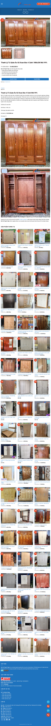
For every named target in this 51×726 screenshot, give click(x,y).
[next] (47, 32)
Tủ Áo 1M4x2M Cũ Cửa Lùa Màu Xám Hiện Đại (25, 396)
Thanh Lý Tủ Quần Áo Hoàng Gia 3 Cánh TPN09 (25, 267)
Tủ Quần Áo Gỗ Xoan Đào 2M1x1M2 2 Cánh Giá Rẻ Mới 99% (25, 332)
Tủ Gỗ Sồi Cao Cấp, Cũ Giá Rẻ (7, 266)
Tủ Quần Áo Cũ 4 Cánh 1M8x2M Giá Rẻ (25, 418)
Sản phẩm (25, 9)
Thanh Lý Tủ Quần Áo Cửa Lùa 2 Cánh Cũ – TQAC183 (42, 267)
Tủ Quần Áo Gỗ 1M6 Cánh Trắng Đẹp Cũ (42, 310)
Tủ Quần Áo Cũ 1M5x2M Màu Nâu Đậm (8, 310)
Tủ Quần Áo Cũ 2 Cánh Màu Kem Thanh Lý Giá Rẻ (41, 547)
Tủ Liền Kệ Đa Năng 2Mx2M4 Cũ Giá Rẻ (25, 525)
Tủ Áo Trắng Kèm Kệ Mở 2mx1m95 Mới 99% (8, 633)
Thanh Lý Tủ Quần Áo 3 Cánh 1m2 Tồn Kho (41, 439)
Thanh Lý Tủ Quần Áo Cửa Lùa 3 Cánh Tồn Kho (42, 654)
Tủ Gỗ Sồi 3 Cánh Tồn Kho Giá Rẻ (7, 331)
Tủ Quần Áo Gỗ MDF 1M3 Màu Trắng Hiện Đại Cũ (25, 461)
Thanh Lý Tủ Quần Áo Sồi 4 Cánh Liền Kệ (25, 504)
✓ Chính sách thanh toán (6, 697)
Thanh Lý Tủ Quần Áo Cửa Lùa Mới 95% (41, 633)
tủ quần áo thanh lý (23, 219)
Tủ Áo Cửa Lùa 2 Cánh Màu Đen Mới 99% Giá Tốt (25, 611)
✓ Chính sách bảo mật (6, 698)
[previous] (3, 32)
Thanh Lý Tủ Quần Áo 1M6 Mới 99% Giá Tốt (42, 504)
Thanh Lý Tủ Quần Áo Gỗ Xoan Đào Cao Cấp (42, 461)
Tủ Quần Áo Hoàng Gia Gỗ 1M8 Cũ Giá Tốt (42, 568)
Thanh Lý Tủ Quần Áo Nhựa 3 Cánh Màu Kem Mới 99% (8, 246)
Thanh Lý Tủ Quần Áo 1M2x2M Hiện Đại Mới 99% (25, 568)
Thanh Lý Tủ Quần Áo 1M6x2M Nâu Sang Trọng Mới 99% (8, 396)
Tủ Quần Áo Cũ (31, 9)
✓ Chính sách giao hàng (6, 695)
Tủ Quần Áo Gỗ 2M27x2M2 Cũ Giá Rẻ (42, 611)
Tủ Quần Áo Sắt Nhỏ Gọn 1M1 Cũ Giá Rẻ (25, 439)
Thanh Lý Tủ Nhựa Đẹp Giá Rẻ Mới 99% (8, 461)
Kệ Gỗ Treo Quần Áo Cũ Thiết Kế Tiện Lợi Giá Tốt (25, 310)
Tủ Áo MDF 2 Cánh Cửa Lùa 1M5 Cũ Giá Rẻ (25, 633)
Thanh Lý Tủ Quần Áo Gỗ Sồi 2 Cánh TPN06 (8, 482)
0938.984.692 (8, 710)
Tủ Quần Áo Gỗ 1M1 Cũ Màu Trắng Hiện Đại (8, 418)
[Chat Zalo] (48, 710)
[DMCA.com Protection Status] (4, 670)
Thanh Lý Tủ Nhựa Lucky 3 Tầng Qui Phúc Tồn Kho (42, 246)
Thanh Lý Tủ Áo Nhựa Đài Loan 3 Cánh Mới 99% (24, 590)
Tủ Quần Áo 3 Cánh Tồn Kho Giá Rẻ (25, 482)
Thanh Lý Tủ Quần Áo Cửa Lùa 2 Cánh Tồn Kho (42, 375)
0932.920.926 (8, 713)
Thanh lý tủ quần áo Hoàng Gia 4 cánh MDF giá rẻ (8, 590)
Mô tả (2, 89)
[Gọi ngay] (48, 714)
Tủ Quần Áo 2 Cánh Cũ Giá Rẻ (41, 525)
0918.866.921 (8, 711)
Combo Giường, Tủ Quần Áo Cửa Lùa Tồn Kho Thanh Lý (8, 439)
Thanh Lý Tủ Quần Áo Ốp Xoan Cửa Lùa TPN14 (42, 289)
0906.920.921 (8, 714)
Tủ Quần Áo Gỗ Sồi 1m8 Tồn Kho (24, 374)
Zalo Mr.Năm (37, 79)
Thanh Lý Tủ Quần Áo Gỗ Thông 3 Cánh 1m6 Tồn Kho (8, 547)
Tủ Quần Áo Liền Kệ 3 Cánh (6, 568)
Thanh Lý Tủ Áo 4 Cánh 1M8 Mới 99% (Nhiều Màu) (8, 289)
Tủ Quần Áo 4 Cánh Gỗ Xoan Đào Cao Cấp (42, 590)
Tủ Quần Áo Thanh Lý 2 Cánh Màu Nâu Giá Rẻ (8, 353)
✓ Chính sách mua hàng (6, 694)
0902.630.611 (8, 706)
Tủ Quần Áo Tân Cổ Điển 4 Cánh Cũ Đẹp (25, 353)
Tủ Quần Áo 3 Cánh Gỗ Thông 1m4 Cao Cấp (8, 504)
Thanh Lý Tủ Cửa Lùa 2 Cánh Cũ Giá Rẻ (42, 396)
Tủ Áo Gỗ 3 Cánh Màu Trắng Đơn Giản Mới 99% (25, 654)
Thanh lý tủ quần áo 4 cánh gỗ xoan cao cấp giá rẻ (25, 547)
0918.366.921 (9, 708)
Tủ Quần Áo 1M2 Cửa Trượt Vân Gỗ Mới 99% (25, 289)
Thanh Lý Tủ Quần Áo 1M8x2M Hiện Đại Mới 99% (8, 525)
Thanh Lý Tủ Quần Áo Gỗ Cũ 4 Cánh (8, 374)
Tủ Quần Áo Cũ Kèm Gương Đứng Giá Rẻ (42, 482)
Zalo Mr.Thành (13, 79)
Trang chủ (19, 9)
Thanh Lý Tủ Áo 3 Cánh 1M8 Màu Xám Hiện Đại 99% (8, 654)
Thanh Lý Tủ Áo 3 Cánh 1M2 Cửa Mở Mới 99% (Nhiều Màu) (42, 353)
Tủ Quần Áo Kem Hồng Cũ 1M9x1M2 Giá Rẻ (25, 246)
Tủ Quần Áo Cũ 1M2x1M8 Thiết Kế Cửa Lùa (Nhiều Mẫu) (8, 611)
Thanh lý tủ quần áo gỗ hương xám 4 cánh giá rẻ (42, 332)
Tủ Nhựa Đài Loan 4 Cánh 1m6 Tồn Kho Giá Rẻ (42, 418)
